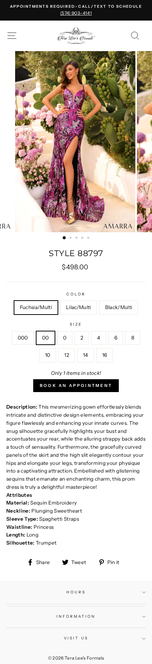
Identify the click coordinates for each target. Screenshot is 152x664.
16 (104, 355)
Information (76, 616)
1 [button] (64, 238)
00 (45, 338)
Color (75, 294)
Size (76, 324)
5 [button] (89, 238)
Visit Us (76, 638)
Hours (75, 592)
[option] (76, 10)
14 (85, 355)
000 (23, 338)
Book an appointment (76, 385)
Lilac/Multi (78, 307)
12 (66, 355)
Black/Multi (118, 307)
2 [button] (71, 238)
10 (48, 355)
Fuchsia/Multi (36, 307)
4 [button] (83, 238)
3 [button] (77, 238)
